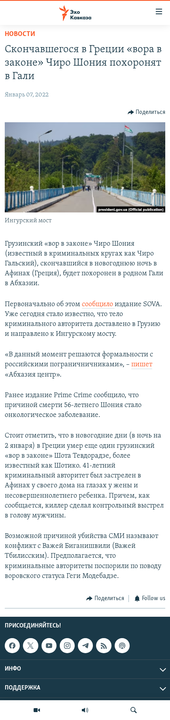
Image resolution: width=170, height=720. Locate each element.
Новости (20, 34)
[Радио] (85, 710)
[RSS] (103, 645)
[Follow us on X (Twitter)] (30, 645)
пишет (141, 364)
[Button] (147, 112)
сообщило (98, 304)
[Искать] (133, 710)
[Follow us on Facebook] (12, 645)
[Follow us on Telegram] (85, 645)
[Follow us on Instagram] (67, 645)
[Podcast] (122, 645)
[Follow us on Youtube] (49, 645)
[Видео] (37, 710)
